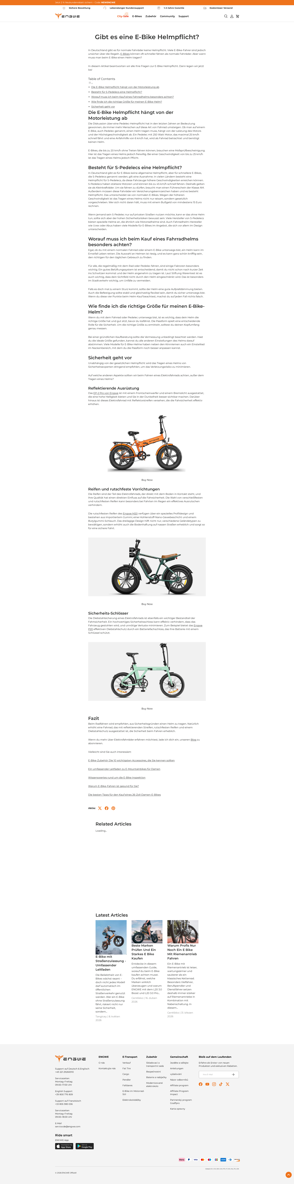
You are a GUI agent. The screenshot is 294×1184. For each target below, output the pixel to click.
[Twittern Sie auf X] (99, 808)
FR (224, 1169)
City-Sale (123, 16)
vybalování (176, 1074)
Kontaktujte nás (107, 1068)
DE (218, 1169)
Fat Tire (127, 1068)
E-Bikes (125, 53)
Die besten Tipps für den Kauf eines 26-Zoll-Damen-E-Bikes (124, 794)
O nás (102, 1062)
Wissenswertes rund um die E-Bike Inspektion (116, 777)
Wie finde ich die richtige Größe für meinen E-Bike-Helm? (126, 101)
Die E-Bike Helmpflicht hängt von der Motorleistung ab (125, 87)
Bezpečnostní (153, 1071)
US (215, 1169)
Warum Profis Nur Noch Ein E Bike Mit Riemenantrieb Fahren (182, 952)
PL (235, 1169)
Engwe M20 (130, 513)
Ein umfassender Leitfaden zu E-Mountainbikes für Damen (124, 769)
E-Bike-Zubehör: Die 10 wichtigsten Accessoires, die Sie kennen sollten (131, 760)
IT (226, 1169)
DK (238, 1169)
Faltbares (127, 1085)
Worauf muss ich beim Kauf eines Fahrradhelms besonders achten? (132, 96)
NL (232, 1169)
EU (212, 1169)
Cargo (126, 1074)
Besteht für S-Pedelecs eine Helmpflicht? (116, 92)
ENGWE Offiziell (69, 1173)
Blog (193, 739)
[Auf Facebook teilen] (106, 808)
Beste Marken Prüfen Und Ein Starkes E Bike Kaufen (144, 952)
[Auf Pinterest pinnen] (113, 808)
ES (229, 1169)
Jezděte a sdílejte (179, 1062)
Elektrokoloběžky (132, 1100)
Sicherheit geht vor (103, 106)
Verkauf (127, 1062)
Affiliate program (179, 1085)
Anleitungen (176, 1068)
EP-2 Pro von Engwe (105, 393)
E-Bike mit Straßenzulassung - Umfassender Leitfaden (111, 963)
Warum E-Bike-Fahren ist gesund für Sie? (113, 786)
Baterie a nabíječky (156, 1077)
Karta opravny (177, 1108)
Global (207, 1169)
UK (221, 1169)
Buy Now (147, 479)
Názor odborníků (179, 1079)
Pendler (127, 1079)
